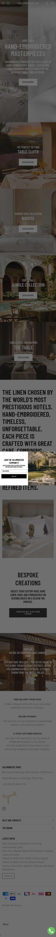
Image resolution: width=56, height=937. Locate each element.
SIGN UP (14, 476)
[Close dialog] (54, 453)
